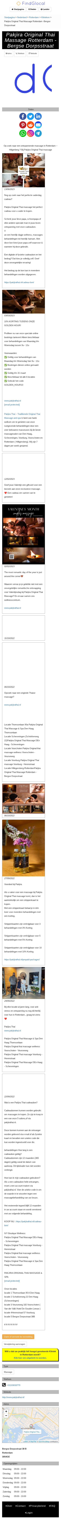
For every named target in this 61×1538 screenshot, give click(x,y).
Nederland (22, 17)
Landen (45, 9)
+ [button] (6, 1411)
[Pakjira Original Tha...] (31, 1426)
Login (29, 1513)
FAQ (52, 1506)
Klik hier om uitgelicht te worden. (30, 1358)
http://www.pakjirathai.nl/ (13, 1397)
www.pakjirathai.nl (12, 400)
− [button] (6, 1415)
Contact (21, 1506)
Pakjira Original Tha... (32, 1432)
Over (9, 1506)
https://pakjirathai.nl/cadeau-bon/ (19, 282)
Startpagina (18, 9)
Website (33, 53)
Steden (33, 9)
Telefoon (20, 53)
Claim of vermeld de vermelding (18, 1337)
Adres (9, 53)
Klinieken (45, 17)
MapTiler (33, 1441)
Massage (8, 1372)
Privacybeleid (38, 1506)
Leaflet (25, 1441)
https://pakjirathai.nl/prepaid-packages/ (22, 959)
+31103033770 (13, 1385)
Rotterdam (34, 17)
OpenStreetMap (43, 1441)
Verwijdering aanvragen (14, 1344)
